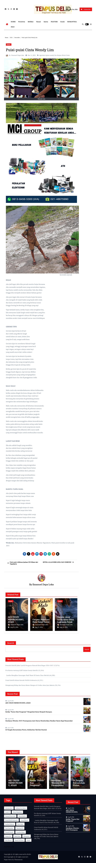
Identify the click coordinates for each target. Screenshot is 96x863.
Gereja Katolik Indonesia (11, 820)
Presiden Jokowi (20, 832)
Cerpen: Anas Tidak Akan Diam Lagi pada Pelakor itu (65, 621)
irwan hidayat (24, 820)
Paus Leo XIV (19, 828)
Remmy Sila (8, 836)
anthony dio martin (21, 808)
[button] (91, 24)
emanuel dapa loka (10, 816)
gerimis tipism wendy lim (48, 55)
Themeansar (18, 860)
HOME (13, 22)
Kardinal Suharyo (9, 824)
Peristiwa (21, 22)
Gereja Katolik (22, 816)
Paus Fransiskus (9, 828)
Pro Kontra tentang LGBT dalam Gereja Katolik (21, 670)
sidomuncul (26, 836)
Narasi (38, 22)
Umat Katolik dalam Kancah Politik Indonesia (21, 680)
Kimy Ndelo (20, 824)
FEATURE (54, 22)
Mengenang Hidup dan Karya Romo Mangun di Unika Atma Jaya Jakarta (29, 685)
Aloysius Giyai (8, 808)
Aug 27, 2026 (39, 627)
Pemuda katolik (9, 832)
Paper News (8, 860)
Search (10, 643)
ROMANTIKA (72, 22)
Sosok (62, 22)
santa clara (17, 836)
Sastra (46, 22)
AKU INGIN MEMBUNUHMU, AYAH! (16, 619)
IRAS (12, 27)
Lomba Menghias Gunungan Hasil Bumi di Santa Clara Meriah (27, 675)
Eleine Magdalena (17, 812)
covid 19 (7, 812)
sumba (28, 840)
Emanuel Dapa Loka (17, 55)
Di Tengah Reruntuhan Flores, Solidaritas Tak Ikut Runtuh (26, 730)
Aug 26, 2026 (64, 627)
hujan (59, 55)
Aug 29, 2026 (14, 627)
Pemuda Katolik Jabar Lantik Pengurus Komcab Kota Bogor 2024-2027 (29, 665)
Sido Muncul (8, 840)
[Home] (6, 24)
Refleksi (30, 22)
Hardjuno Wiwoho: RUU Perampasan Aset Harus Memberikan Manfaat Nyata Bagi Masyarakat (39, 721)
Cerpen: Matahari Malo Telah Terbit (41, 620)
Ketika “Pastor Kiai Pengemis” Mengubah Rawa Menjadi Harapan (28, 712)
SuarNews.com (10, 740)
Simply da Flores (19, 840)
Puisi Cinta (66, 55)
